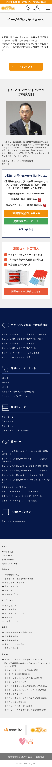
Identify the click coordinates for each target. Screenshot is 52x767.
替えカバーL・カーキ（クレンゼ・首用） (20, 501)
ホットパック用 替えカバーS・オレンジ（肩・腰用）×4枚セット (25, 452)
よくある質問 (11, 609)
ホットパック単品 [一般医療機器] (30, 324)
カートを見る (8, 552)
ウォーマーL (7, 426)
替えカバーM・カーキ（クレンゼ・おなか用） (22, 496)
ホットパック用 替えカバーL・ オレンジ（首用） (23, 475)
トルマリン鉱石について (15, 682)
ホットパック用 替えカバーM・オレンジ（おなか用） (25, 470)
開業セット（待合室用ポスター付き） (18, 392)
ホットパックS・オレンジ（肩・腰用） (19, 343)
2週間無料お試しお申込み (26, 213)
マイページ (7, 556)
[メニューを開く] (48, 8)
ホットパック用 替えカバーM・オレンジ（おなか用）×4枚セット (25, 460)
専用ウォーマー (20, 407)
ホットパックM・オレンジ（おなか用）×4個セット (24, 339)
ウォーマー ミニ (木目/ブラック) (16, 430)
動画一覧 (9, 617)
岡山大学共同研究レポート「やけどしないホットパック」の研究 (27, 664)
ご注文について (12, 621)
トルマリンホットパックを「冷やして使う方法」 (26, 698)
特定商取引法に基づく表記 (20, 757)
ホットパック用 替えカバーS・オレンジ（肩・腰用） (25, 466)
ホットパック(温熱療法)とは (17, 674)
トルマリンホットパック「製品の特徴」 (22, 670)
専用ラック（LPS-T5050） (14, 521)
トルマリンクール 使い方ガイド (19, 706)
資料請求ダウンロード (26, 221)
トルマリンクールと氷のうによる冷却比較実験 (25, 710)
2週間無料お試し (12, 574)
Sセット (5, 378)
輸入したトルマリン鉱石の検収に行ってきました (26, 686)
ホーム (4, 546)
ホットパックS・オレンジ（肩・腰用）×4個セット (24, 334)
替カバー (16, 441)
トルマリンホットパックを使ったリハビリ (23, 659)
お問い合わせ (26, 229)
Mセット (5, 382)
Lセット (5, 387)
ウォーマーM (7, 421)
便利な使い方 (11, 605)
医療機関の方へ (12, 640)
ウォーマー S (7, 417)
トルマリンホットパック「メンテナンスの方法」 (26, 690)
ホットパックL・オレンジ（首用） (17, 357)
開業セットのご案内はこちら (26, 291)
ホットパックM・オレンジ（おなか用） (19, 348)
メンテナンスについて (14, 613)
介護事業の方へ (12, 636)
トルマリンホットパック (9, 8)
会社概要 (40, 757)
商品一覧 (5, 569)
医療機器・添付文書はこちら (24, 199)
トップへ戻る (26, 67)
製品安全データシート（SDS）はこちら (24, 205)
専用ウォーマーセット (23, 368)
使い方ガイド (7, 600)
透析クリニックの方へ (14, 644)
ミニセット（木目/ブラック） (15, 396)
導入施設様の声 (12, 648)
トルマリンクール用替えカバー (15, 487)
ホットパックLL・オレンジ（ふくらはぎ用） (21, 353)
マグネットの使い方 (13, 694)
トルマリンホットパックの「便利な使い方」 (24, 678)
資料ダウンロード (10, 563)
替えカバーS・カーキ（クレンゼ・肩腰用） (21, 491)
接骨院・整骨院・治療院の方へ (18, 632)
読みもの (5, 654)
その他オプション (21, 511)
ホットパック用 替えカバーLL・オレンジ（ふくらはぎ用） (26, 481)
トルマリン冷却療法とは (15, 702)
